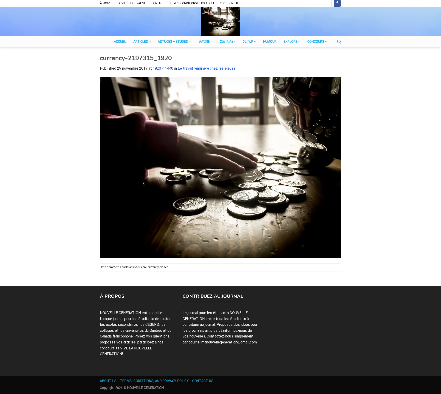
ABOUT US (108, 381)
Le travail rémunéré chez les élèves (207, 68)
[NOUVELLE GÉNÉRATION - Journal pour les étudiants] (220, 21)
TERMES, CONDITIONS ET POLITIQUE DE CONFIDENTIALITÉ (205, 3)
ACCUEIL (120, 41)
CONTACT (157, 3)
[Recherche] (339, 42)
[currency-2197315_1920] (220, 167)
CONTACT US (202, 381)
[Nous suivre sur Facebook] (337, 3)
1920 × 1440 (163, 68)
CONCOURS (316, 41)
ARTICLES (141, 41)
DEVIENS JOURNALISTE (132, 3)
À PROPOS (106, 3)
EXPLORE (291, 41)
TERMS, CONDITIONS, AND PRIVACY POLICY (154, 381)
